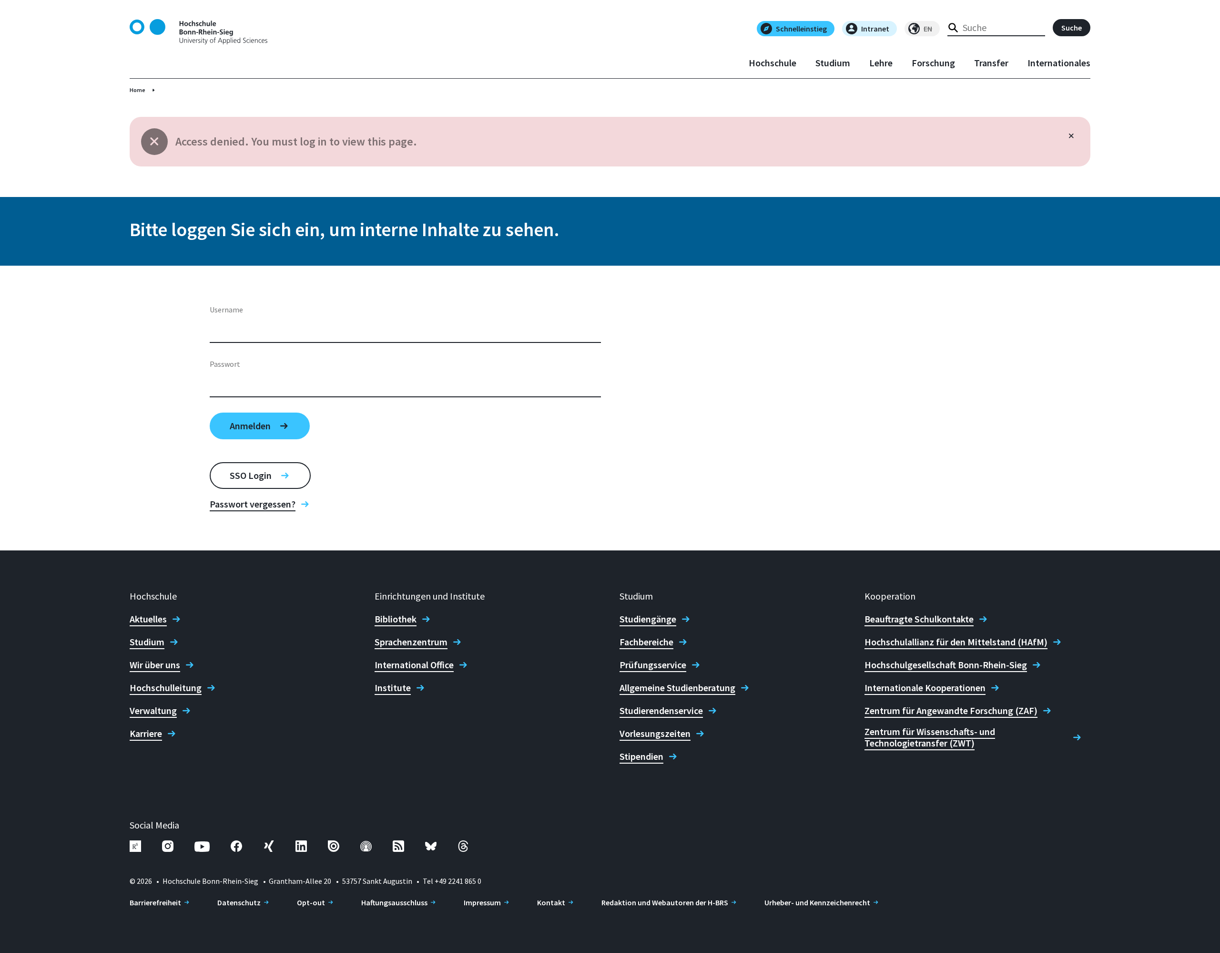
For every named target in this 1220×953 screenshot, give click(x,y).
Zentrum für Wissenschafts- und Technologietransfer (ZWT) (929, 737)
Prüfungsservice (653, 665)
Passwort (225, 364)
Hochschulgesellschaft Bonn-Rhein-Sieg (945, 665)
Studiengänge (648, 619)
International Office (414, 665)
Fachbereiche (646, 642)
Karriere (146, 733)
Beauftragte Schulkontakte (919, 619)
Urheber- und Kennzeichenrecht (817, 902)
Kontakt (551, 902)
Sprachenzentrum (411, 642)
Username (226, 309)
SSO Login (251, 475)
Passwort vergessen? (252, 504)
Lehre (881, 63)
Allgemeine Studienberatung (677, 688)
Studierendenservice (661, 710)
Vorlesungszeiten (655, 733)
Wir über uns (155, 665)
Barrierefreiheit (155, 902)
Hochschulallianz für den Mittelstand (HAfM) (955, 642)
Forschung (933, 63)
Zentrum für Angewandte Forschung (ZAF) (950, 710)
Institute (393, 688)
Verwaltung (153, 710)
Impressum (482, 902)
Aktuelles (148, 619)
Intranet (875, 28)
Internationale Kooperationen (925, 688)
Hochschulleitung (166, 688)
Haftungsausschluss (394, 902)
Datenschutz (239, 902)
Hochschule (772, 63)
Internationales (1058, 63)
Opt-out (311, 902)
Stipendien (641, 756)
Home (137, 89)
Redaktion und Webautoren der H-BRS (664, 902)
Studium (832, 63)
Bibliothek (396, 619)
